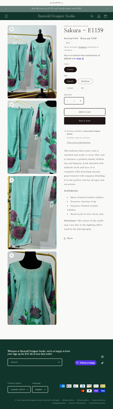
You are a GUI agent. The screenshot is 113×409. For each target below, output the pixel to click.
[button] (6, 16)
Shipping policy (59, 403)
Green (70, 69)
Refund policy (68, 400)
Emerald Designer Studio (32, 400)
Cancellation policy (97, 403)
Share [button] (70, 238)
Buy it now (85, 120)
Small (70, 81)
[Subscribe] (58, 362)
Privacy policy (83, 400)
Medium (85, 81)
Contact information (77, 403)
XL (84, 89)
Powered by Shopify (51, 400)
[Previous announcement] (6, 9)
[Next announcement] (107, 9)
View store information (79, 142)
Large (72, 89)
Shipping (82, 47)
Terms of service (98, 400)
